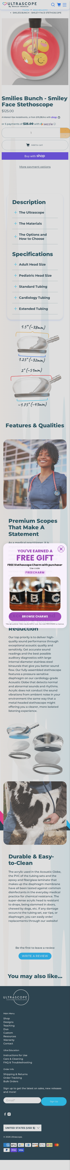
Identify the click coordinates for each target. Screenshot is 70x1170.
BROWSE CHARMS (35, 616)
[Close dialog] (61, 548)
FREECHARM (34, 572)
